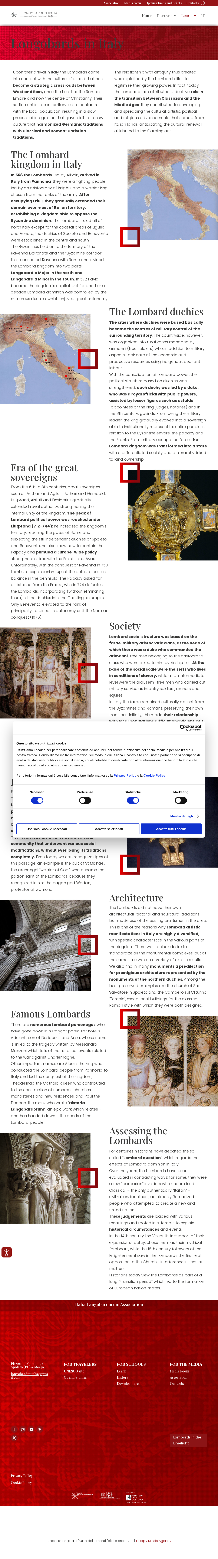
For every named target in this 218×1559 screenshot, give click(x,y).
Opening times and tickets (164, 3)
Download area (128, 1383)
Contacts (192, 3)
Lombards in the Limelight (187, 1440)
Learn (186, 15)
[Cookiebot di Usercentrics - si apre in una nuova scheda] (183, 727)
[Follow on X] (14, 1437)
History (122, 1377)
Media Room (179, 1371)
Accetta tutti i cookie (171, 829)
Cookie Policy (154, 775)
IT (203, 15)
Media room (132, 3)
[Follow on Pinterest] (39, 1429)
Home (147, 15)
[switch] (85, 800)
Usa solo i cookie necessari (47, 829)
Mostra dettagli (181, 816)
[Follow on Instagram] (22, 1429)
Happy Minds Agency (153, 1540)
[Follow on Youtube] (31, 1429)
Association (111, 3)
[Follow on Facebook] (14, 1429)
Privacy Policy (125, 775)
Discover (164, 15)
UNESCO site (74, 1371)
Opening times (75, 1377)
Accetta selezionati (109, 829)
